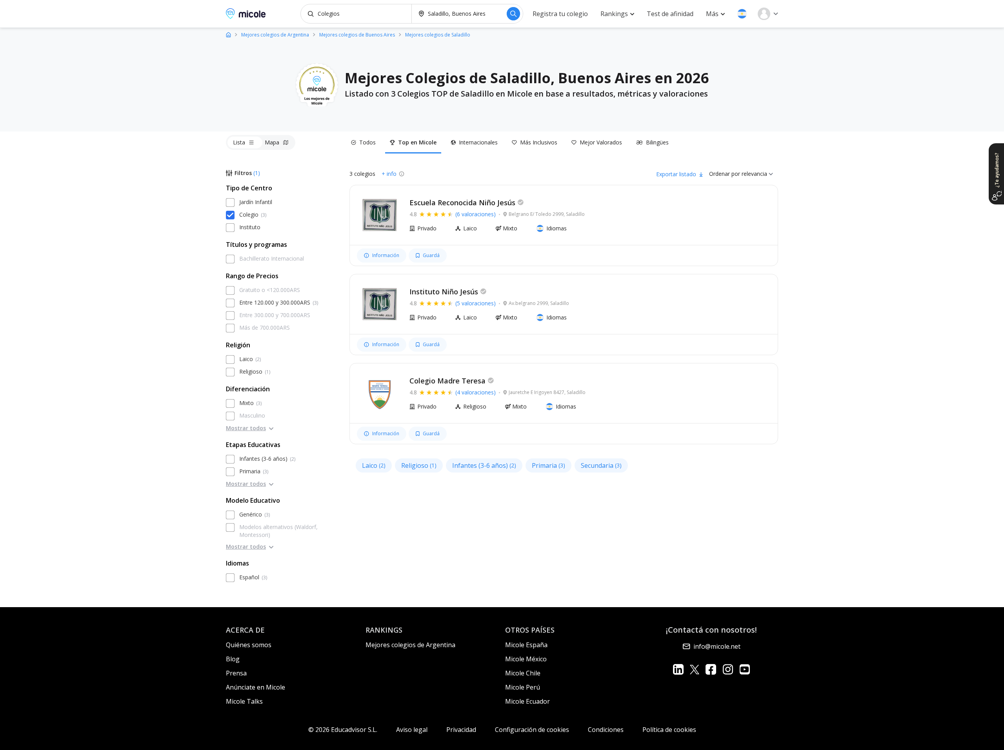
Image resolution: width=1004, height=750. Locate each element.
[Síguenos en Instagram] (727, 669)
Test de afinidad (670, 13)
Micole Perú (522, 687)
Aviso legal (411, 729)
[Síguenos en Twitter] (694, 669)
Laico (374, 465)
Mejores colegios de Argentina (410, 645)
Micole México (526, 659)
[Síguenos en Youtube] (744, 669)
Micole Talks (244, 701)
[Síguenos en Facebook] (711, 669)
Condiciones (606, 729)
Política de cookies (669, 729)
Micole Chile (522, 673)
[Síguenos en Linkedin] (678, 669)
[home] (228, 34)
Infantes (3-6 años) (484, 465)
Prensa (236, 673)
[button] (742, 13)
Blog (233, 659)
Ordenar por (724, 173)
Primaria (548, 465)
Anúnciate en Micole (255, 687)
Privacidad (461, 729)
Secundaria (601, 465)
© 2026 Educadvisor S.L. (342, 729)
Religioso (419, 465)
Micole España (526, 645)
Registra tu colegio (560, 13)
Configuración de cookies (532, 729)
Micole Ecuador (527, 701)
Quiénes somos (248, 645)
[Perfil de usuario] (768, 13)
